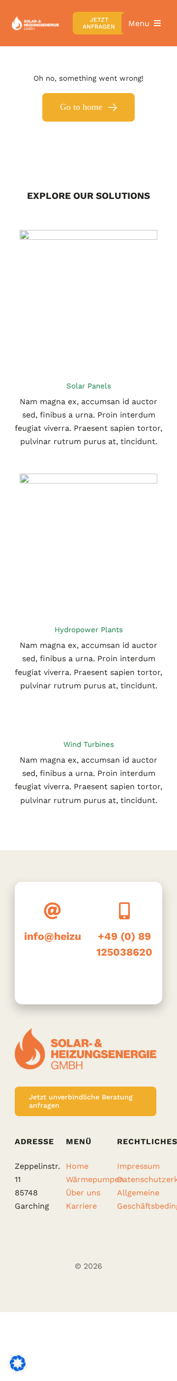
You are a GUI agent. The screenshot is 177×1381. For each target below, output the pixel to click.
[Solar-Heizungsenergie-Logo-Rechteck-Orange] (35, 20)
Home (77, 1166)
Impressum (138, 1166)
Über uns (83, 1192)
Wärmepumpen (95, 1179)
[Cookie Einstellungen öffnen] (18, 1368)
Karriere (81, 1206)
